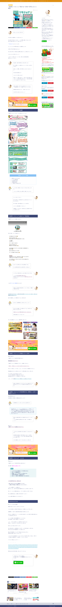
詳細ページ (44, 90)
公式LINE (50, 90)
